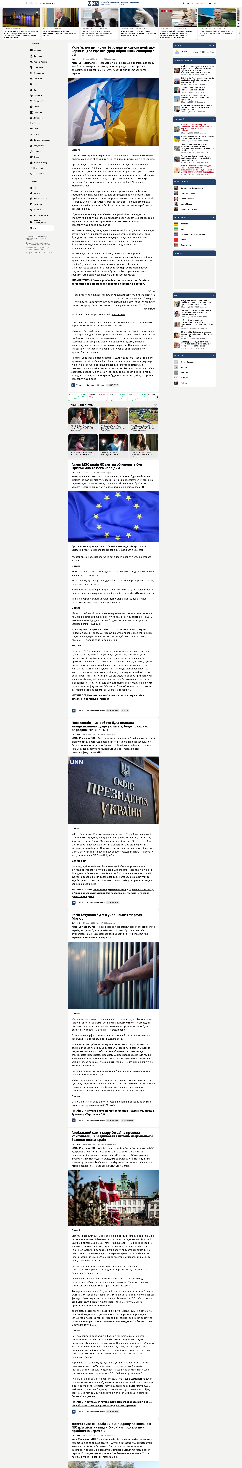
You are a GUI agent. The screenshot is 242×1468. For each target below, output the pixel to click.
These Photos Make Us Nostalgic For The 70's (111, 453)
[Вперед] (238, 23)
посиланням (79, 1456)
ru (215, 3)
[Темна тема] (36, 3)
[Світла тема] (26, 3)
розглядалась (137, 866)
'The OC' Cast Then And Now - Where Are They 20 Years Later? (82, 428)
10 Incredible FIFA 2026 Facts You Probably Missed (82, 453)
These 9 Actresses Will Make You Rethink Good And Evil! (141, 454)
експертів (140, 679)
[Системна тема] (31, 3)
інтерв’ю (140, 930)
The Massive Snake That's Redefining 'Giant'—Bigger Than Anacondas (142, 428)
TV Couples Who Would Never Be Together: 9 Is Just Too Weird (113, 428)
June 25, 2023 (118, 314)
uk (209, 3)
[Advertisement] (194, 273)
